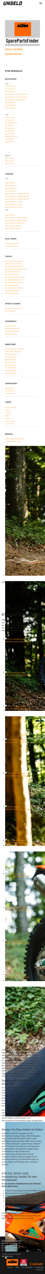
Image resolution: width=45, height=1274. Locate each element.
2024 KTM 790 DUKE (10, 367)
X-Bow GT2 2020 (9, 423)
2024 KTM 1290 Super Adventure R (14, 280)
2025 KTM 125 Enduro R (11, 243)
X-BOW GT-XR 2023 (10, 407)
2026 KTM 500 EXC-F (11, 183)
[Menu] (40, 3)
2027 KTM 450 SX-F (10, 86)
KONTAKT (39, 1270)
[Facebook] (34, 3)
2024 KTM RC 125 (10, 393)
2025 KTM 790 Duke (10, 357)
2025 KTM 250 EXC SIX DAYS (13, 228)
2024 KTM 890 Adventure (11, 285)
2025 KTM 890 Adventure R (12, 271)
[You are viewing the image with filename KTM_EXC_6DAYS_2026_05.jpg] (24, 822)
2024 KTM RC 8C (9, 388)
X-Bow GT (8, 418)
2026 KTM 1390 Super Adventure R (14, 261)
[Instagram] (36, 3)
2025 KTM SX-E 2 (10, 163)
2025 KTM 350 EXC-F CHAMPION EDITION (17, 199)
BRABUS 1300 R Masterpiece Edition (15, 438)
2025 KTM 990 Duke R (11, 354)
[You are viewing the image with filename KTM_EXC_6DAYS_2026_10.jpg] (24, 990)
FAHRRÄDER (39, 1267)
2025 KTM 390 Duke (10, 359)
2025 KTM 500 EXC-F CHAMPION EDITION (17, 193)
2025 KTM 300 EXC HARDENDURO (14, 223)
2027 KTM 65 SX (9, 125)
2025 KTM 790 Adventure (11, 274)
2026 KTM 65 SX (9, 139)
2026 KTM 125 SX (10, 133)
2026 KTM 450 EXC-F (11, 185)
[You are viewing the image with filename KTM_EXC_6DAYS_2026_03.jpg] (24, 755)
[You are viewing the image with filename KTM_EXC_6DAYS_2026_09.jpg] (24, 956)
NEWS (17, 1267)
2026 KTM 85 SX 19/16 (11, 136)
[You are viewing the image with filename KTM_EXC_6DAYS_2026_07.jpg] (24, 889)
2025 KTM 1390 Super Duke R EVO (14, 349)
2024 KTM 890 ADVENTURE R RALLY (15, 277)
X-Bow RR (8, 413)
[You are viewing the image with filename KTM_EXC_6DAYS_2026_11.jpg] (24, 1023)
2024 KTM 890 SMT (10, 311)
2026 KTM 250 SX (10, 131)
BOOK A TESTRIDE (14, 49)
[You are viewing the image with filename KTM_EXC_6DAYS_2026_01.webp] (24, 688)
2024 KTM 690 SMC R (11, 334)
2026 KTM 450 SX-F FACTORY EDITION (16, 94)
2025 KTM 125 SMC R (12, 331)
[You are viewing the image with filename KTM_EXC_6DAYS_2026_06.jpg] (24, 855)
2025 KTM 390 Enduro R (11, 246)
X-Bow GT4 (8, 410)
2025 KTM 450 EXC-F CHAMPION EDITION (17, 196)
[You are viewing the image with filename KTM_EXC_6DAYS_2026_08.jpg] (24, 922)
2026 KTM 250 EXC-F (11, 191)
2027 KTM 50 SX (9, 128)
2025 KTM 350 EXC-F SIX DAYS (13, 207)
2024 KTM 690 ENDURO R (12, 290)
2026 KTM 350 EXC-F (11, 188)
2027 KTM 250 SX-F (10, 91)
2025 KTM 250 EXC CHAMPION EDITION (16, 220)
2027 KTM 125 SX (10, 120)
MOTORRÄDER (27, 1267)
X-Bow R (7, 415)
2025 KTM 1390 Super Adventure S (14, 266)
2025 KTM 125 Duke (10, 362)
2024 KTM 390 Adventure (11, 293)
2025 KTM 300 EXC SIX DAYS (13, 225)
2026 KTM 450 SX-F (10, 102)
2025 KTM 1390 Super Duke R (13, 351)
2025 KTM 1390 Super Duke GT (13, 308)
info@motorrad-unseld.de (11, 1254)
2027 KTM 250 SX (10, 117)
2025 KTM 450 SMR (10, 326)
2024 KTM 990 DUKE (10, 365)
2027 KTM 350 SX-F (10, 89)
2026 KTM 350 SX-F (10, 105)
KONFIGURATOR (13, 54)
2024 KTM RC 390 (10, 391)
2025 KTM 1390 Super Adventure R (15, 269)
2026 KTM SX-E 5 (10, 158)
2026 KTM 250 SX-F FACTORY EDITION (16, 97)
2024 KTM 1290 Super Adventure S (14, 282)
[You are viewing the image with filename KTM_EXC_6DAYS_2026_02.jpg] (24, 721)
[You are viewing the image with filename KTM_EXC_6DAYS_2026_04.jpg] (24, 788)
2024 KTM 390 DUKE (10, 370)
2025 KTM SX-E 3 (10, 161)
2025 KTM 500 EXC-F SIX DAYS (13, 201)
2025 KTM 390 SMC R (12, 328)
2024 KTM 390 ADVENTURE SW (13, 288)
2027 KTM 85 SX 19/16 (11, 123)
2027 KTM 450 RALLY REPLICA (13, 263)
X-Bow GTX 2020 (9, 421)
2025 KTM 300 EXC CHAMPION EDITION (16, 217)
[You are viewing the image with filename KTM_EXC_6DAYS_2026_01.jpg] (24, 654)
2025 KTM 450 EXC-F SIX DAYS (13, 204)
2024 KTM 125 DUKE (10, 373)
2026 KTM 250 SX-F (10, 108)
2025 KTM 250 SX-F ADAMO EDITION (15, 99)
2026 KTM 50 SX (9, 141)
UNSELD (10, 1267)
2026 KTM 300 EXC (10, 215)
